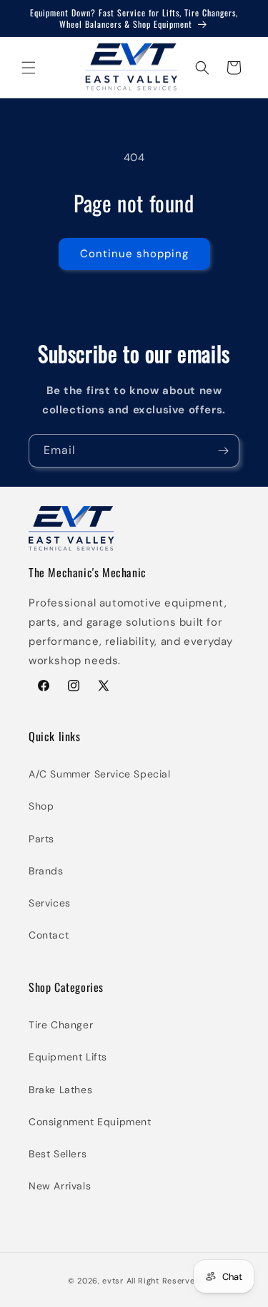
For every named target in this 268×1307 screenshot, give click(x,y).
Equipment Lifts (68, 1056)
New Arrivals (60, 1185)
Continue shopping (134, 254)
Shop (41, 806)
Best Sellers (57, 1153)
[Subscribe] (223, 450)
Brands (46, 870)
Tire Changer (61, 1024)
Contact (49, 935)
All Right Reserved (163, 1281)
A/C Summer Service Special (100, 774)
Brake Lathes (60, 1089)
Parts (41, 838)
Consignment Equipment (90, 1121)
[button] (28, 67)
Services (50, 903)
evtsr (113, 1281)
